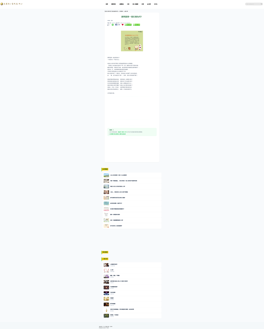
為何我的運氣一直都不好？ (116, 203)
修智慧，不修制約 (114, 315)
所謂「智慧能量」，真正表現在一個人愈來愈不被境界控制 (123, 180)
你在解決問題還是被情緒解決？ (117, 209)
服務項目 (113, 4)
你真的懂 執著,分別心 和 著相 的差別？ (119, 281)
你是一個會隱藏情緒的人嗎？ (117, 220)
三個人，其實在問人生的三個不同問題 (119, 192)
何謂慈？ (112, 298)
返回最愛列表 (115, 11)
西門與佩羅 (112, 303)
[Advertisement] (132, 108)
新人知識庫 (135, 4)
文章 (128, 4)
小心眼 (111, 270)
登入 (156, 4)
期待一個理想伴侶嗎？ (115, 214)
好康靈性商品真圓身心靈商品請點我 (118, 134)
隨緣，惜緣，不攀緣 (114, 275)
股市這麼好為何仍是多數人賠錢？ (118, 197)
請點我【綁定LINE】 (122, 132)
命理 (143, 4)
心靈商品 (121, 4)
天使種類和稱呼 (113, 286)
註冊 (149, 4)
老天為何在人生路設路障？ (116, 225)
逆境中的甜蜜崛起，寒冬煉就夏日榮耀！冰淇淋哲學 (122, 309)
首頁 (107, 4)
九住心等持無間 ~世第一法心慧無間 (118, 175)
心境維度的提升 (113, 264)
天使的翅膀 (112, 292)
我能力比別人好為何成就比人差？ (118, 186)
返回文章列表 (108, 11)
